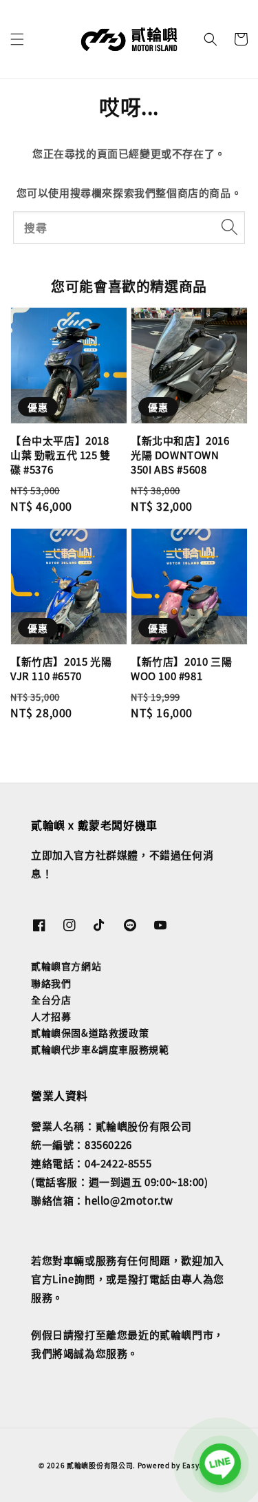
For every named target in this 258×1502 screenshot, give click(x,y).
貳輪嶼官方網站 (66, 966)
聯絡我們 (51, 983)
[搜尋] (229, 227)
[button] (17, 39)
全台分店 (51, 999)
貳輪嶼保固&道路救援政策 (90, 1032)
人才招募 (51, 1016)
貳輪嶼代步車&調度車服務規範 (100, 1049)
